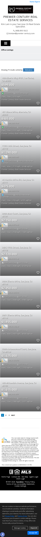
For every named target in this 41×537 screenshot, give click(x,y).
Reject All (34, 528)
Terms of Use (11, 484)
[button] (2, 534)
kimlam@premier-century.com (21, 33)
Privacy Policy (30, 482)
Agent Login (33, 477)
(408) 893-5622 (21, 30)
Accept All (33, 533)
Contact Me (16, 477)
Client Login (20, 479)
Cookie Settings (20, 486)
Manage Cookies (20, 528)
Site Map (25, 477)
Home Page (5, 477)
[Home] (20, 9)
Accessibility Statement (25, 484)
